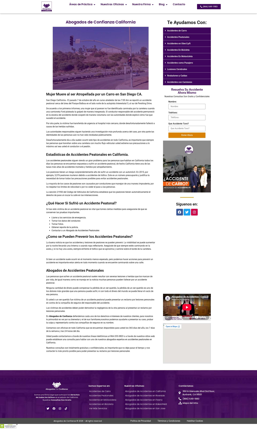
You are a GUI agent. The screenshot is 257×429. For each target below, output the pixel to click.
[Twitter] (187, 212)
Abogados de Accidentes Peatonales (75, 270)
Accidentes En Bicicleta (178, 50)
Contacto (179, 4)
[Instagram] (194, 212)
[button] (187, 30)
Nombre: (172, 101)
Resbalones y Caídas (177, 75)
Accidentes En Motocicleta (180, 56)
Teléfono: (172, 112)
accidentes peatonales (60, 160)
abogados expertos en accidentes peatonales (128, 339)
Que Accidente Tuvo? (178, 123)
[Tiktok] (66, 408)
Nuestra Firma (141, 4)
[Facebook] (179, 212)
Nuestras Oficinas (112, 4)
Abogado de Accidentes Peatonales (82, 230)
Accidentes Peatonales (178, 37)
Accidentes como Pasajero (180, 63)
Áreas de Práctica (80, 4)
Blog (162, 4)
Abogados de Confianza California (101, 22)
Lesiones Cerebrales (177, 69)
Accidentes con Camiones (179, 82)
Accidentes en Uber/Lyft (178, 43)
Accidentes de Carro (177, 30)
